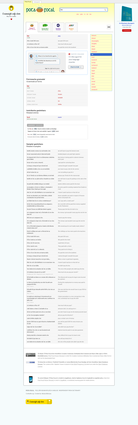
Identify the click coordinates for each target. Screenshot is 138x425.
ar (43, 179)
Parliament (65, 206)
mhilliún (36, 184)
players (65, 154)
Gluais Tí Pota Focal (46, 353)
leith (43, 195)
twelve (60, 184)
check (69, 246)
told (64, 289)
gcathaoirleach (39, 204)
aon (51, 282)
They (59, 246)
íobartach (94, 52)
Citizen (60, 296)
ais (43, 259)
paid (61, 41)
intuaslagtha (95, 41)
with (65, 201)
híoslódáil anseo (43, 356)
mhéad (31, 44)
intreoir (94, 38)
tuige (28, 327)
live (70, 197)
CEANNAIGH (126, 30)
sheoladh (48, 187)
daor (36, 338)
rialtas (29, 291)
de (34, 269)
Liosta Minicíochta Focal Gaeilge (76, 362)
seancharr (49, 192)
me (86, 212)
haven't (61, 262)
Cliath (36, 189)
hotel (68, 239)
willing (65, 172)
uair (39, 231)
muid (31, 41)
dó (34, 335)
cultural (76, 157)
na (40, 151)
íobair (93, 46)
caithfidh (29, 169)
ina (35, 197)
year (62, 159)
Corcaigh (43, 189)
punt (37, 312)
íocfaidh (60, 97)
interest (60, 330)
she (69, 289)
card (72, 201)
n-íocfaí (43, 166)
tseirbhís (47, 169)
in (73, 195)
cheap (35, 166)
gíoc (81, 14)
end (59, 298)
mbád (47, 184)
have (63, 151)
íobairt (93, 49)
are (68, 154)
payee (60, 117)
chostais (39, 335)
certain (64, 318)
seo (39, 195)
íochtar (94, 62)
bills (77, 298)
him (66, 335)
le (40, 154)
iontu (42, 197)
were (68, 184)
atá (49, 330)
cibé (28, 308)
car (79, 192)
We (59, 236)
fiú (30, 214)
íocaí (93, 57)
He (59, 252)
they (59, 335)
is (64, 157)
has (68, 298)
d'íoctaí (44, 231)
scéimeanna (44, 157)
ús (33, 330)
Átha (32, 189)
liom (33, 201)
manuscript (76, 175)
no (73, 282)
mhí (43, 272)
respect (76, 195)
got (66, 212)
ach (36, 298)
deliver (60, 323)
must (64, 330)
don (42, 209)
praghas (31, 187)
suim (28, 318)
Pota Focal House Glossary (56, 356)
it (75, 308)
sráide (52, 179)
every (74, 321)
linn (30, 282)
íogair (93, 70)
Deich (29, 231)
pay (59, 36)
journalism (65, 296)
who (72, 269)
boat (78, 184)
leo (38, 243)
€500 (45, 289)
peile (48, 154)
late (76, 330)
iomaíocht (94, 89)
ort (31, 179)
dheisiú (42, 249)
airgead (30, 157)
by (58, 206)
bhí (48, 226)
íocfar (29, 204)
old (76, 192)
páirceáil (39, 179)
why (59, 327)
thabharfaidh (51, 321)
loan (64, 259)
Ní (27, 277)
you (68, 44)
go (40, 166)
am (59, 172)
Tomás (33, 175)
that (74, 192)
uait (29, 323)
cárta (40, 201)
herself (60, 284)
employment (68, 282)
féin (35, 284)
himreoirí (44, 154)
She (59, 289)
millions (64, 184)
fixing (69, 249)
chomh (29, 228)
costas (37, 151)
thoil (52, 175)
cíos (35, 47)
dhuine (29, 279)
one (62, 269)
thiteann (51, 277)
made (77, 226)
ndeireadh (41, 298)
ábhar (42, 187)
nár (42, 269)
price (61, 187)
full (68, 315)
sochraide (44, 151)
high (73, 154)
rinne (36, 308)
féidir (30, 201)
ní (41, 212)
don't (61, 312)
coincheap (37, 296)
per (72, 272)
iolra (93, 79)
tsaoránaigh (30, 298)
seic (36, 246)
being (67, 157)
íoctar (29, 154)
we (59, 41)
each (59, 159)
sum (67, 318)
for (64, 162)
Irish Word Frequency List (78, 364)
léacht (44, 321)
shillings (62, 231)
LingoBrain (67, 378)
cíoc (77, 14)
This (59, 269)
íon (90, 14)
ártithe (32, 318)
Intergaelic (37, 2)
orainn (32, 151)
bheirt (45, 209)
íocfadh (45, 212)
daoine (39, 269)
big (59, 157)
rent (66, 47)
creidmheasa (46, 201)
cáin (35, 192)
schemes (81, 157)
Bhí (28, 217)
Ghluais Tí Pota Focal (50, 378)
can (59, 201)
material (75, 187)
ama (45, 298)
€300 (32, 321)
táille (35, 169)
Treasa (33, 209)
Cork (59, 189)
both (73, 209)
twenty (77, 312)
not (62, 172)
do (50, 175)
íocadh (29, 184)
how (59, 44)
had (60, 217)
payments (80, 330)
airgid (36, 318)
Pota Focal (28, 1)
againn (49, 209)
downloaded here (50, 358)
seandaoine (30, 197)
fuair (37, 212)
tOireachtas (40, 206)
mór (34, 157)
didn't (61, 265)
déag (40, 184)
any (73, 330)
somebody (64, 298)
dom (28, 214)
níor (28, 192)
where (60, 197)
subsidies (64, 195)
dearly (67, 338)
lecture (78, 321)
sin (53, 192)
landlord (73, 47)
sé (31, 47)
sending (70, 187)
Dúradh (29, 289)
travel (75, 335)
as (34, 162)
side (81, 179)
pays (63, 209)
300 (35, 41)
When (59, 259)
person (63, 279)
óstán (39, 239)
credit (69, 201)
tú (38, 44)
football (60, 154)
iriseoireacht (45, 296)
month (75, 272)
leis (38, 47)
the (64, 47)
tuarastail (34, 154)
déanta (51, 226)
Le (27, 282)
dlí (46, 277)
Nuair (28, 259)
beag (29, 166)
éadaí (44, 226)
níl (27, 172)
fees (69, 209)
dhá (32, 184)
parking (74, 179)
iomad (93, 81)
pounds (81, 312)
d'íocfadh (33, 226)
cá (27, 44)
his (72, 335)
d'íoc (59, 91)
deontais (35, 195)
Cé (28, 226)
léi (32, 284)
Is (27, 256)
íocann (60, 94)
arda (38, 154)
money (62, 157)
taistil (44, 335)
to (68, 47)
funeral (74, 151)
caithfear (50, 298)
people (66, 197)
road (67, 192)
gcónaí (39, 197)
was (79, 282)
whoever (60, 308)
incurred (83, 277)
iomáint (94, 87)
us (77, 209)
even (74, 212)
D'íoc (28, 236)
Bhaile (29, 189)
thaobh (46, 179)
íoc (92, 54)
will (61, 151)
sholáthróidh (31, 206)
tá (27, 157)
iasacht (38, 259)
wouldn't (70, 221)
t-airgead (31, 212)
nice (72, 296)
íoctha (60, 104)
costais (43, 277)
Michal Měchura (46, 393)
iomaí (93, 84)
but (80, 296)
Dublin (83, 187)
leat (35, 321)
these (59, 195)
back (71, 259)
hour (68, 231)
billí (28, 300)
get (59, 162)
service (77, 169)
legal (75, 277)
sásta (32, 172)
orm (30, 217)
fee (70, 169)
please (60, 175)
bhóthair (39, 192)
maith (30, 296)
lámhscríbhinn (43, 175)
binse (37, 277)
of (83, 179)
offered (63, 335)
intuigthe (94, 43)
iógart (93, 73)
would (63, 226)
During (60, 282)
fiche (34, 312)
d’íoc (28, 41)
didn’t (75, 342)
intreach (94, 35)
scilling (33, 231)
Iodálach (94, 68)
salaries (77, 154)
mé (32, 162)
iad (36, 162)
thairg (29, 335)
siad (31, 246)
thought (65, 166)
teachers (82, 231)
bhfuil (50, 195)
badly (74, 226)
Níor (28, 262)
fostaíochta (36, 282)
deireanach (30, 332)
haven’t (61, 192)
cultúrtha (51, 157)
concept (76, 296)
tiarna (43, 47)
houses (82, 195)
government (63, 291)
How (59, 272)
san (36, 231)
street (59, 180)
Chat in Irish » (75, 67)
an (33, 47)
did (65, 44)
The (59, 221)
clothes (82, 226)
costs (77, 151)
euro (37, 41)
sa (41, 272)
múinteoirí (30, 233)
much (62, 44)
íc (84, 14)
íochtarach (95, 65)
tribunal (63, 277)
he (59, 47)
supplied (82, 204)
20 (33, 243)
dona (32, 228)
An (28, 221)
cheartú (40, 162)
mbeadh (37, 289)
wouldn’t (70, 166)
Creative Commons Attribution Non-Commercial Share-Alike (80, 353)
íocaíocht (94, 60)
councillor (63, 204)
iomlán (41, 315)
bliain (32, 159)
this (63, 282)
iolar (93, 76)
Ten (59, 231)
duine (31, 269)
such (70, 226)
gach (28, 159)
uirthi (42, 289)
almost (61, 166)
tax (70, 192)
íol (87, 14)
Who (59, 226)
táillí (39, 209)
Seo (28, 269)
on (77, 179)
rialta (47, 259)
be (74, 166)
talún (46, 47)
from (79, 187)
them (73, 162)
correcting (68, 162)
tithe (45, 195)
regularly (75, 259)
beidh (28, 151)
